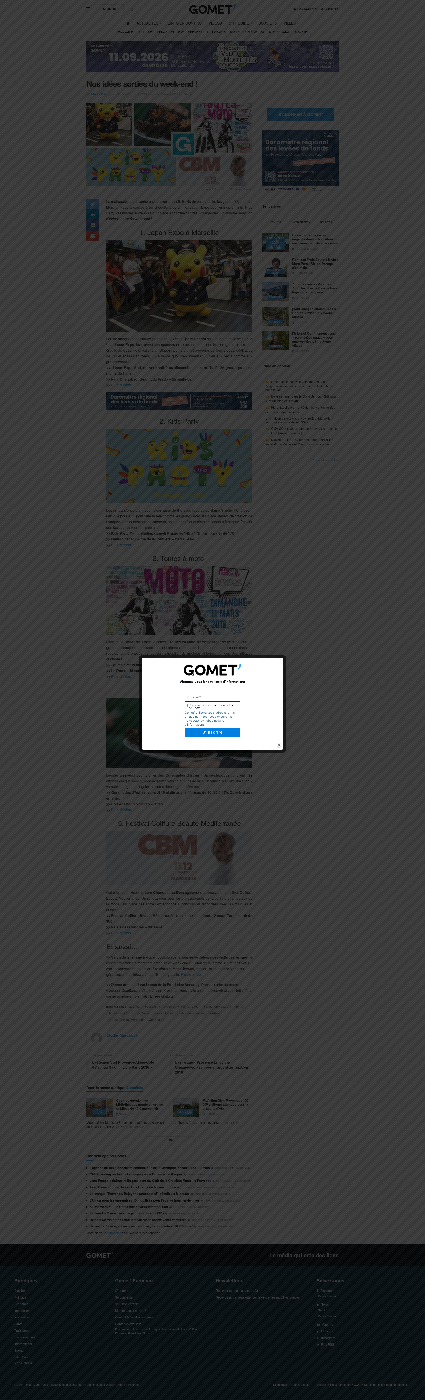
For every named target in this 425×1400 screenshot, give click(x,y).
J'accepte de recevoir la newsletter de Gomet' (211, 706)
